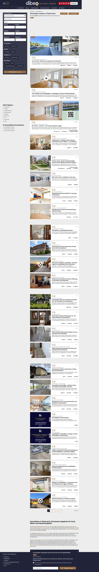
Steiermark (6, 115)
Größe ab (6, 31)
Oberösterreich (7, 112)
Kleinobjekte (54, 8)
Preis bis (17, 24)
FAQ (5, 565)
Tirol (5, 117)
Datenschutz (7, 564)
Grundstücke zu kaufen (9, 130)
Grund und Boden (44, 8)
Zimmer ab (6, 37)
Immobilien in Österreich (48, 526)
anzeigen (15, 72)
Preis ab (6, 24)
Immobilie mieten (44, 540)
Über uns (6, 557)
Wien (5, 121)
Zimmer (74, 526)
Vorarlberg (6, 119)
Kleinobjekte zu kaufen (9, 127)
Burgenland (6, 107)
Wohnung (64, 526)
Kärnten (6, 108)
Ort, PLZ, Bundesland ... (8, 13)
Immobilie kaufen (44, 533)
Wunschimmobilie (34, 545)
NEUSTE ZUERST (74, 13)
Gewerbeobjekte (35, 8)
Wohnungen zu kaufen (9, 128)
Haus (69, 526)
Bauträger (61, 8)
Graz (68, 529)
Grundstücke (43, 527)
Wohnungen (20, 8)
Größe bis (17, 31)
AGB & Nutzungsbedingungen (11, 562)
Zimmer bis (17, 37)
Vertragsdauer (7, 43)
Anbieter (6, 49)
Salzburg (6, 114)
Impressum (7, 558)
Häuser (27, 8)
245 (60, 510)
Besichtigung (7, 60)
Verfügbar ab (7, 55)
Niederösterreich (8, 110)
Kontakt (6, 560)
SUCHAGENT (64, 13)
